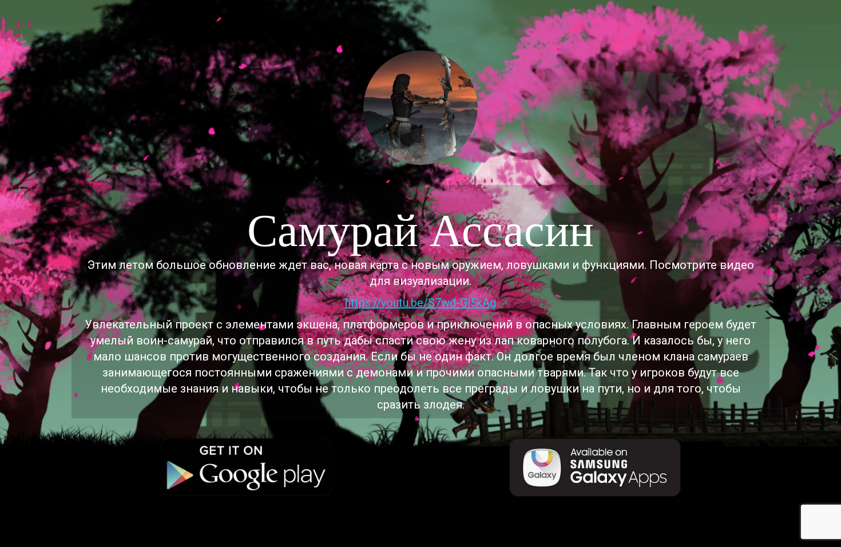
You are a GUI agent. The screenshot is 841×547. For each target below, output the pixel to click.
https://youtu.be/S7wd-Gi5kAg (420, 303)
